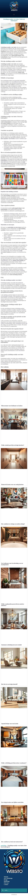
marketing (3, 845)
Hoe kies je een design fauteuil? (9, 684)
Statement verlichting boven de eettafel (11, 644)
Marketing (6, 881)
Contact (6, 884)
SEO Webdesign (8, 878)
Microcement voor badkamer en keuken (11, 405)
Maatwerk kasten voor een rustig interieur (12, 484)
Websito (6, 876)
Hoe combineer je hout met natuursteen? (12, 841)
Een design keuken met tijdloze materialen (12, 802)
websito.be (14, 894)
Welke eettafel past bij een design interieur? (12, 445)
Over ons (6, 883)
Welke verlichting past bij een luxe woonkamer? (13, 763)
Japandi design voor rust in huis (9, 723)
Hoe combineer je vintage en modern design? (13, 524)
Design (5, 880)
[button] (14, 14)
